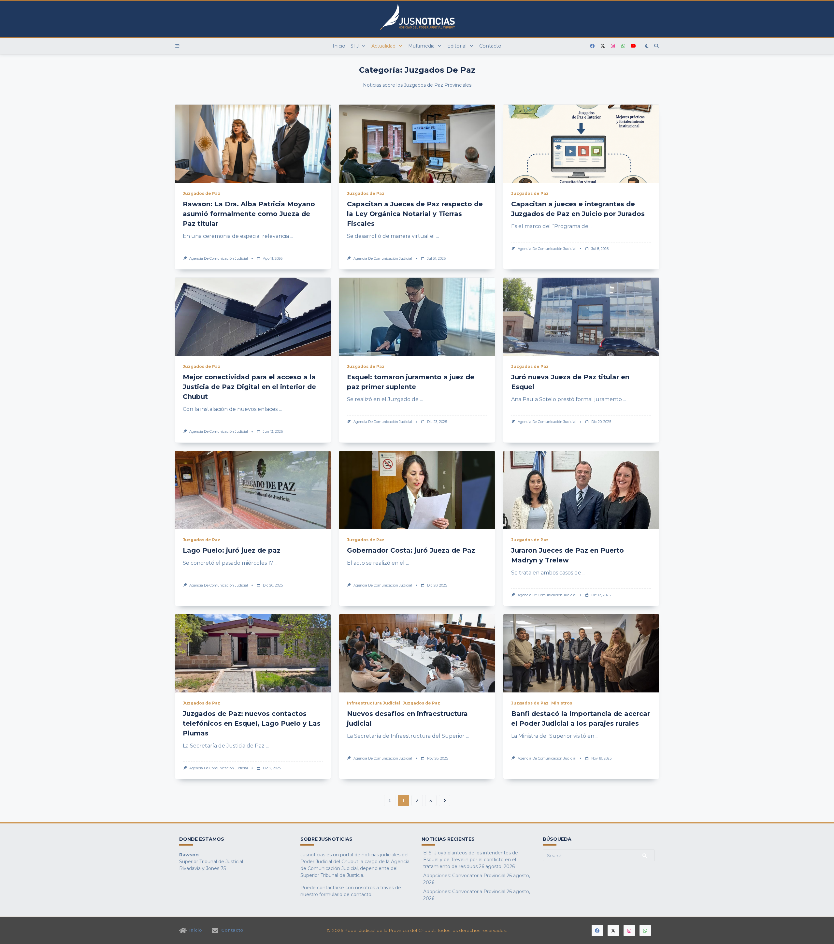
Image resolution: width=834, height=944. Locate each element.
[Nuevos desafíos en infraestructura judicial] (417, 653)
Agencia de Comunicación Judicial (218, 258)
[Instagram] (613, 46)
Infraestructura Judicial (373, 703)
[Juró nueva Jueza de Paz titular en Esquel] (581, 317)
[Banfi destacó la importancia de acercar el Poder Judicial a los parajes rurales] (581, 653)
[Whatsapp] (623, 46)
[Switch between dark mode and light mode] (647, 46)
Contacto (490, 46)
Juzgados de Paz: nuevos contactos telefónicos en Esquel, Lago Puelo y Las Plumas (252, 723)
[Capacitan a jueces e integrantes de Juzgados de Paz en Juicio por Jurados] (581, 144)
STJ (355, 46)
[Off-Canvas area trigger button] (177, 46)
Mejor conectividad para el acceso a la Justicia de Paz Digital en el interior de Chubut (249, 386)
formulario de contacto (345, 894)
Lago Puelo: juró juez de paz (231, 550)
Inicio (339, 46)
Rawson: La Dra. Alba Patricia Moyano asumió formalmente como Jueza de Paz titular (249, 213)
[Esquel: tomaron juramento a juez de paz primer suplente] (417, 317)
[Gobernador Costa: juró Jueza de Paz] (417, 490)
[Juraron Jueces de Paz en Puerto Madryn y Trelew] (581, 490)
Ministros (561, 703)
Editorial (457, 46)
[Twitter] (603, 46)
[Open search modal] (656, 46)
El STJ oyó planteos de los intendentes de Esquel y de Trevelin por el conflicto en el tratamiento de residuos (470, 859)
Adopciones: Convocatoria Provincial (464, 876)
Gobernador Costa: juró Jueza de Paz (411, 550)
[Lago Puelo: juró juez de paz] (253, 490)
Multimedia (421, 46)
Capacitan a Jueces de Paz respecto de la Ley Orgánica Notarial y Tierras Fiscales (415, 213)
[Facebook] (592, 46)
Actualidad (383, 46)
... (291, 236)
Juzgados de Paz (201, 193)
